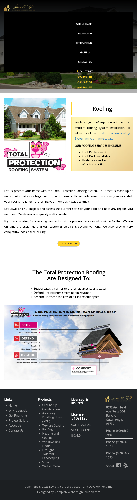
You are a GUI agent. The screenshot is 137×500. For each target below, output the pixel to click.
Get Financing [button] (84, 42)
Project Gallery (18, 420)
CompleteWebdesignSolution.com (77, 492)
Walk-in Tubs (51, 466)
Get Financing (18, 415)
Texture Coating (53, 425)
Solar (45, 462)
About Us (85, 52)
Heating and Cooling (50, 436)
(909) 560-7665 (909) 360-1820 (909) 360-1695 (85, 79)
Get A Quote (67, 243)
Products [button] (84, 33)
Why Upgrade (18, 410)
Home (13, 405)
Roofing (47, 429)
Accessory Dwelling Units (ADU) (52, 417)
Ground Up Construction (51, 407)
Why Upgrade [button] (84, 24)
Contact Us (85, 61)
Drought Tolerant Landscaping (50, 454)
